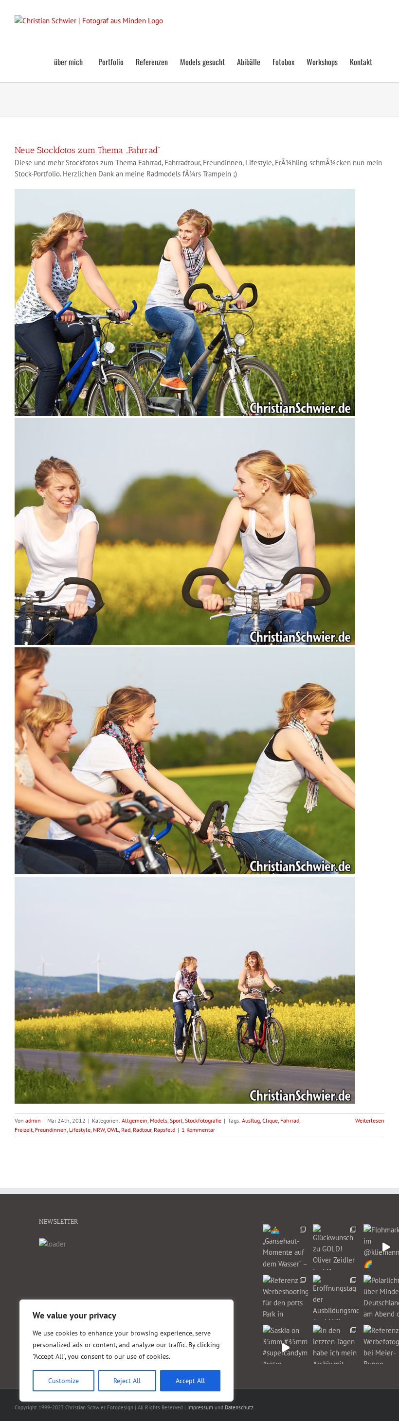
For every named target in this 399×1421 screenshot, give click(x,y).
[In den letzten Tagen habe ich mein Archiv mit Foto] (335, 1347)
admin (33, 1120)
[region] (126, 1351)
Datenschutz (239, 1407)
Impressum (200, 1407)
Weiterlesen (369, 1120)
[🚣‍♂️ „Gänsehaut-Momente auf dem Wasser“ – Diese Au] (285, 1246)
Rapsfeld (164, 1129)
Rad (125, 1129)
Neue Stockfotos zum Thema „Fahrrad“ (87, 150)
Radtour (142, 1129)
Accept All (190, 1380)
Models (158, 1120)
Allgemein (134, 1120)
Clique (270, 1120)
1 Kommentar (198, 1129)
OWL (113, 1129)
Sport (176, 1120)
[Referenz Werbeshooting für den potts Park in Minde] (285, 1297)
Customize (63, 1380)
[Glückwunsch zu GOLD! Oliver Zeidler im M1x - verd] (335, 1246)
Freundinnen (51, 1129)
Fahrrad (289, 1120)
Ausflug (251, 1120)
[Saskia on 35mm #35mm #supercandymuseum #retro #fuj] (285, 1347)
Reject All (127, 1380)
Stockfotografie (203, 1120)
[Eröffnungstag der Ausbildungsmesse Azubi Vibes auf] (335, 1297)
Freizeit (24, 1129)
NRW (99, 1129)
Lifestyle (80, 1129)
